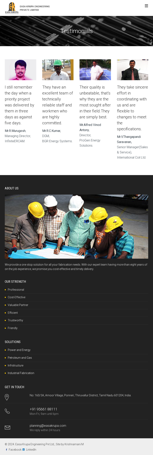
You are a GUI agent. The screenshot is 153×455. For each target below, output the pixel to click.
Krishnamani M (74, 444)
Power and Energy (19, 350)
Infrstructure (15, 365)
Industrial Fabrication (21, 373)
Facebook (15, 449)
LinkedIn (31, 449)
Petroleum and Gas (20, 357)
